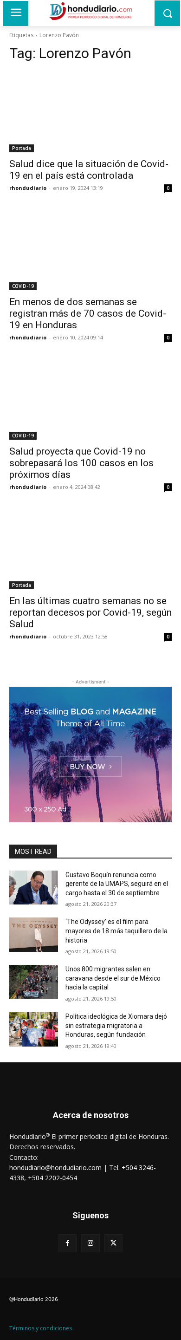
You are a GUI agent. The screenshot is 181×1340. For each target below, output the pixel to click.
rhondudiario (27, 187)
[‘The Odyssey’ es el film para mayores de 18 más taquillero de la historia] (33, 934)
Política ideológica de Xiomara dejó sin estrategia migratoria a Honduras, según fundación (116, 1025)
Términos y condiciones (40, 1328)
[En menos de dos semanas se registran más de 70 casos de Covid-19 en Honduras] (90, 249)
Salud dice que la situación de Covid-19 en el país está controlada (88, 169)
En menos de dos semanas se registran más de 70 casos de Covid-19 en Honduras (87, 313)
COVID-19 (23, 286)
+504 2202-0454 (52, 1177)
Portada (21, 148)
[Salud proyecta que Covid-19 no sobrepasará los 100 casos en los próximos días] (90, 399)
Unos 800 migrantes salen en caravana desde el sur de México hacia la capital (113, 978)
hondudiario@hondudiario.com (55, 1167)
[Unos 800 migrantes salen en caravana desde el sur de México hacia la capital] (33, 982)
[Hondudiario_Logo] (90, 11)
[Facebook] (67, 1243)
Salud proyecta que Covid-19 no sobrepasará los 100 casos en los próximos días (81, 463)
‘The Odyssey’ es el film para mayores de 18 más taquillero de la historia (116, 930)
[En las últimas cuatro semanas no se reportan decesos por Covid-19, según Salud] (90, 548)
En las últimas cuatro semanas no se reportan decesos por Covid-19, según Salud (90, 612)
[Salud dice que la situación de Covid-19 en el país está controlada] (90, 111)
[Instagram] (90, 1243)
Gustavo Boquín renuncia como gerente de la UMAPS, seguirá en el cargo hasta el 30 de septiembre (116, 884)
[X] (113, 1243)
